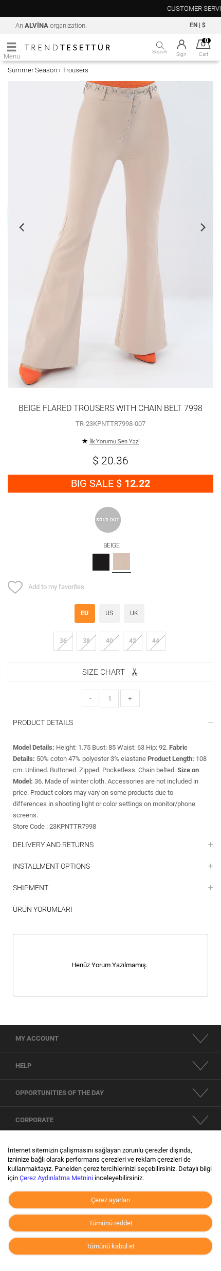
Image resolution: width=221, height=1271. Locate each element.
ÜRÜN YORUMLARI (42, 909)
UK (134, 613)
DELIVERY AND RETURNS (53, 844)
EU (84, 613)
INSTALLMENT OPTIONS (51, 866)
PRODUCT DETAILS (43, 722)
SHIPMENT (30, 888)
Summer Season (32, 70)
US (109, 613)
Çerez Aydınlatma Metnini (56, 1178)
